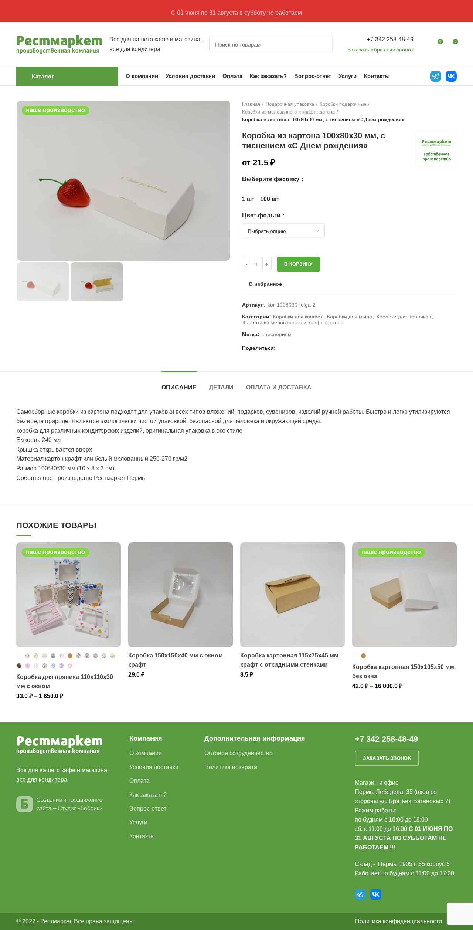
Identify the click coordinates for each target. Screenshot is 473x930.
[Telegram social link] (308, 348)
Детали (221, 387)
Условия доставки (153, 767)
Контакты (142, 836)
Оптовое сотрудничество (238, 753)
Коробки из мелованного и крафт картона (288, 112)
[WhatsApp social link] (291, 348)
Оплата (139, 781)
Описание (179, 387)
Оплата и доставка (279, 387)
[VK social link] (300, 348)
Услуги (138, 822)
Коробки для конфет (298, 316)
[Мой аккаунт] (423, 44)
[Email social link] (283, 348)
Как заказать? (148, 795)
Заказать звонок (387, 758)
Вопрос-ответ (147, 808)
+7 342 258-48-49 (390, 39)
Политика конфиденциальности (398, 921)
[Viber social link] (317, 348)
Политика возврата (230, 767)
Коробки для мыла (349, 316)
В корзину (298, 264)
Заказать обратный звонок (380, 49)
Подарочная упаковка (290, 104)
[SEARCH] (322, 44)
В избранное (265, 284)
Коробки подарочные (343, 104)
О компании (145, 753)
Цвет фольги (262, 215)
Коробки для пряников (404, 316)
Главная (251, 104)
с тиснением (276, 334)
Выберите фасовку (271, 179)
